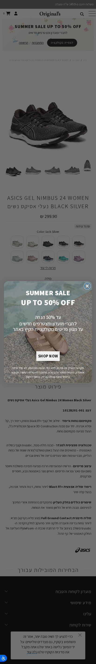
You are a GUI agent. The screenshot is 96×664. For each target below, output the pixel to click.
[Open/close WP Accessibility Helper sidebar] (3, 658)
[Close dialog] (87, 286)
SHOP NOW (48, 356)
